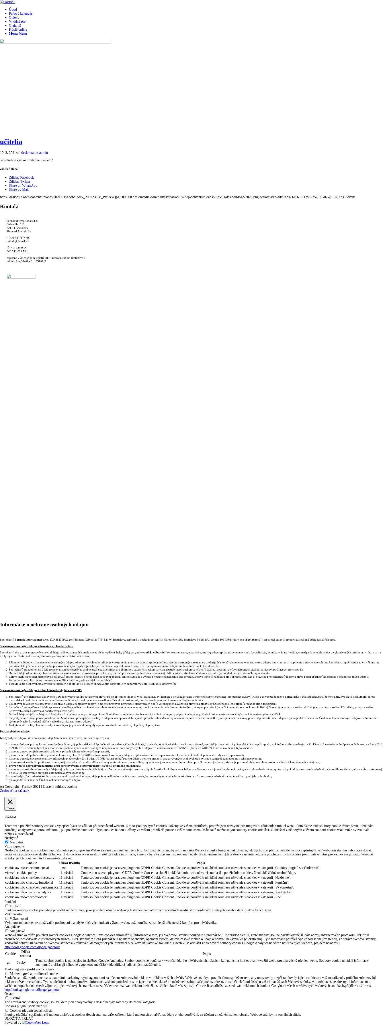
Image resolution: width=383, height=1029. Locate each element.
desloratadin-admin (34, 152)
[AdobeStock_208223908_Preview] (55, 42)
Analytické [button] (12, 926)
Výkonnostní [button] (13, 914)
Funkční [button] (10, 902)
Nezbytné (16, 842)
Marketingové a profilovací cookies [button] (29, 969)
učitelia (11, 142)
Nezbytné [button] (11, 838)
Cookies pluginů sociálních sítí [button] (25, 1006)
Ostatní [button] (9, 993)
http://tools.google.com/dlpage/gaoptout (32, 947)
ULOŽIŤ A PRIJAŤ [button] (18, 1018)
